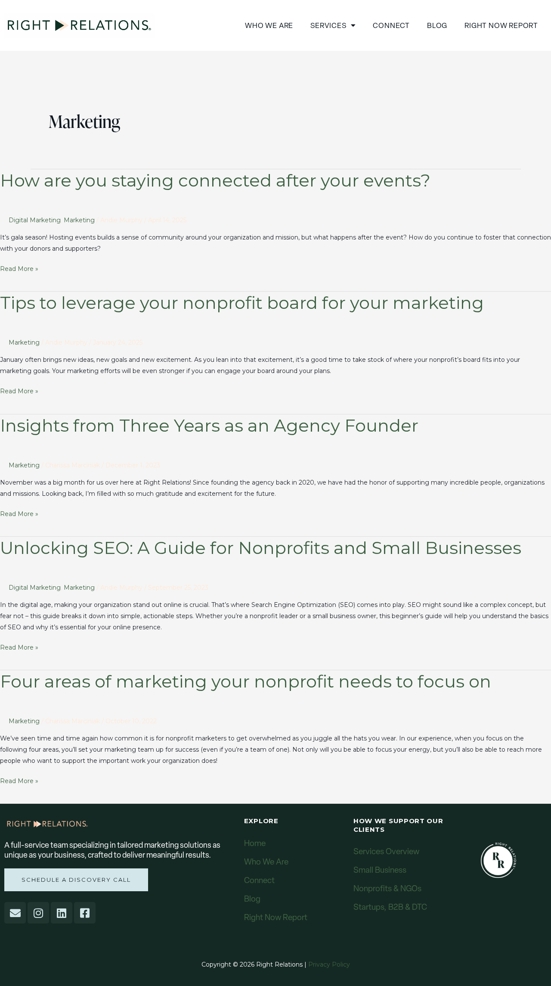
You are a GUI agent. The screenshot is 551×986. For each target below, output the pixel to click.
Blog (437, 25)
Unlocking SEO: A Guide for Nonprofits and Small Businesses (260, 547)
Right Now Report (501, 25)
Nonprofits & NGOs (387, 888)
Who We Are (266, 861)
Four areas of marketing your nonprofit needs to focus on (245, 681)
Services (328, 25)
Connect (391, 25)
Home (255, 843)
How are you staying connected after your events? (215, 180)
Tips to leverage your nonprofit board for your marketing (242, 302)
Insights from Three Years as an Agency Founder (209, 425)
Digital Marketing (35, 220)
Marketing (79, 220)
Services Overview (386, 851)
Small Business (379, 870)
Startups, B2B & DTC (390, 907)
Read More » (19, 268)
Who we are (269, 25)
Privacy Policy (329, 964)
